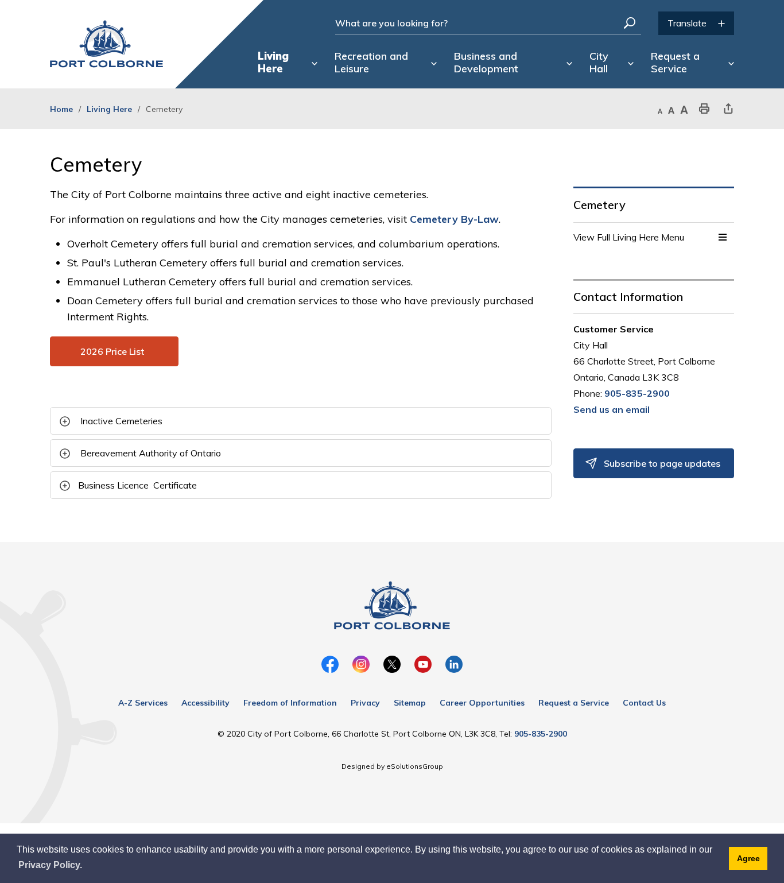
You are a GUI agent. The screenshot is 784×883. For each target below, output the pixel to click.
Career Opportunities (482, 703)
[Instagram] (361, 664)
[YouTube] (423, 664)
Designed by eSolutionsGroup (392, 766)
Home (61, 109)
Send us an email (611, 409)
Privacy (365, 703)
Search (629, 22)
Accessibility (205, 703)
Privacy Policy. (50, 865)
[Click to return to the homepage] (106, 44)
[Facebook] (330, 664)
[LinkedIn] (454, 664)
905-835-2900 (637, 393)
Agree (748, 858)
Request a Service (573, 703)
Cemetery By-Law (454, 219)
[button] (722, 237)
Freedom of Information (290, 703)
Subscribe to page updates (662, 463)
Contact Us (644, 703)
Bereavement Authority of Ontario (150, 453)
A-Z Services (143, 703)
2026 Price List (114, 351)
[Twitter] (392, 664)
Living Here (109, 109)
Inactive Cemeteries (121, 421)
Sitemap (410, 703)
